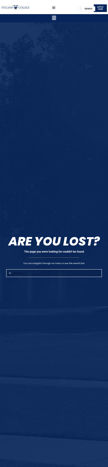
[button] (53, 7)
